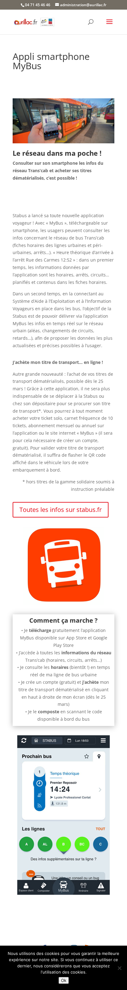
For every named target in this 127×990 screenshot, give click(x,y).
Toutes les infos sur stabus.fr (60, 509)
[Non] (119, 968)
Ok (63, 980)
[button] (109, 25)
